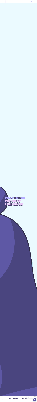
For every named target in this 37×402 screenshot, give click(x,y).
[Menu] (31, 1)
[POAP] (6, 1)
